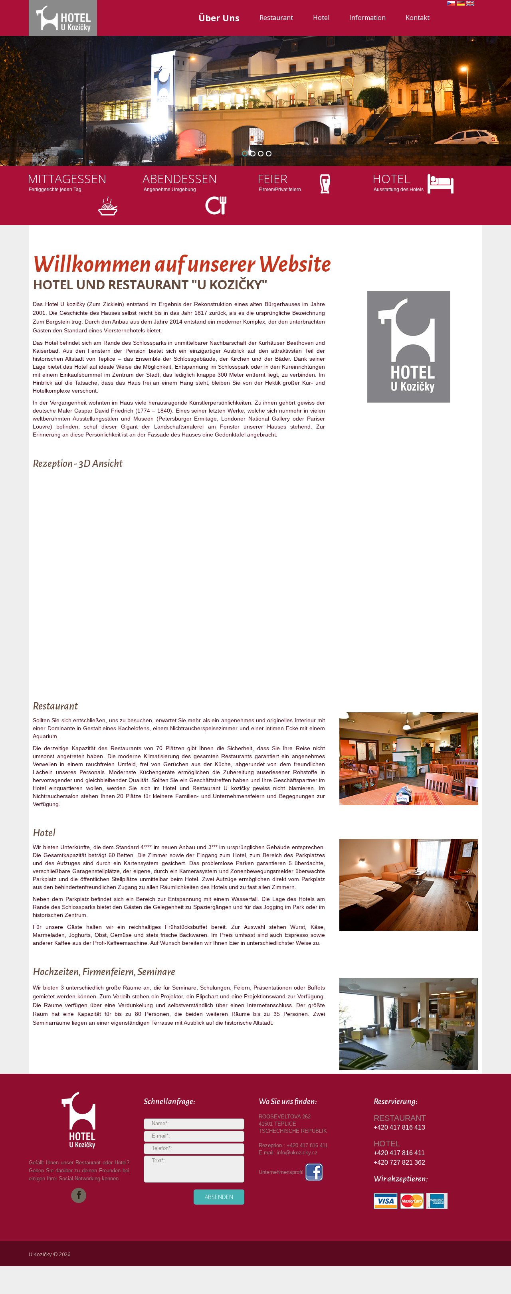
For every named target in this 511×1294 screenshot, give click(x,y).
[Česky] (451, 5)
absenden (219, 1197)
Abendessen (180, 178)
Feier (272, 178)
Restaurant (276, 17)
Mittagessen (67, 178)
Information (367, 17)
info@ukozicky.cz (297, 1153)
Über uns (219, 18)
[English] (470, 5)
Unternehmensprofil (282, 1172)
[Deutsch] (461, 5)
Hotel (321, 17)
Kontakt (418, 17)
